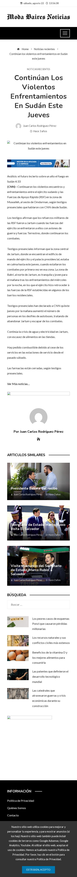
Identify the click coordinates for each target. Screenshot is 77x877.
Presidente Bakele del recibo (34, 488)
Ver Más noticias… (18, 383)
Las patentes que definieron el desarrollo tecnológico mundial (50, 676)
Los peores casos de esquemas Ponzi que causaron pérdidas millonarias (50, 624)
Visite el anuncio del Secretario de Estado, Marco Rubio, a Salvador (36, 570)
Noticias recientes (38, 69)
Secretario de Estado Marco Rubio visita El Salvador (38, 526)
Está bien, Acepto (38, 869)
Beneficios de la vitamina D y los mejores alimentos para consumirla (49, 657)
